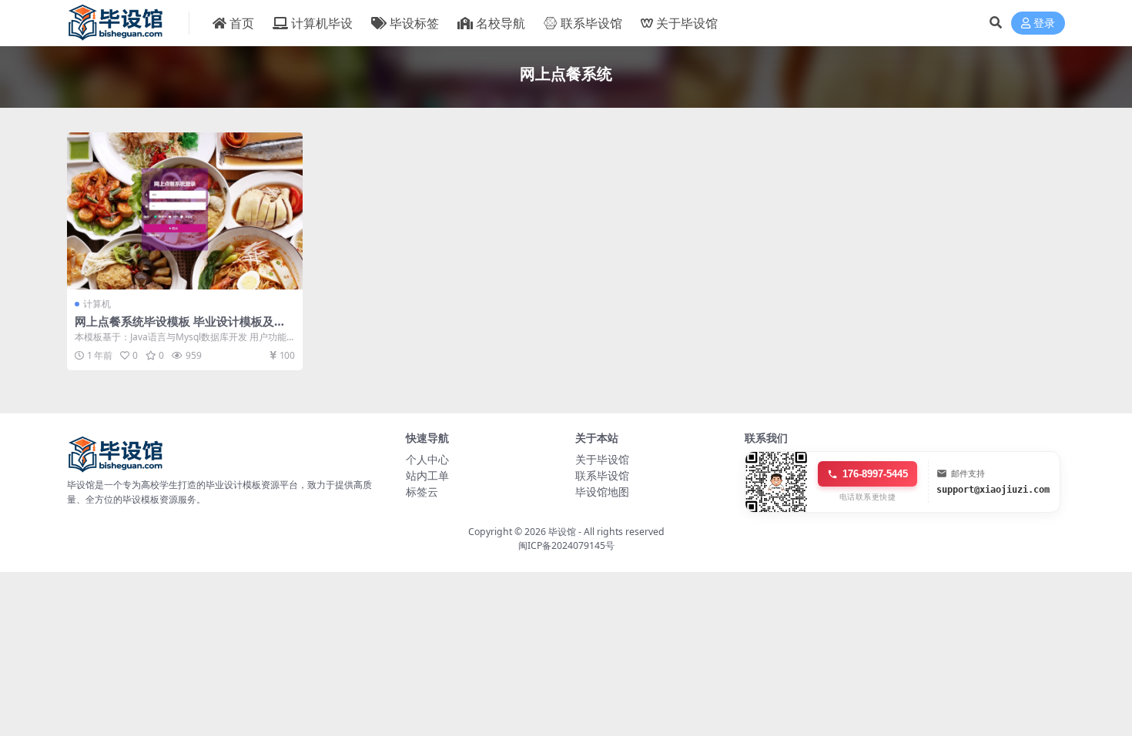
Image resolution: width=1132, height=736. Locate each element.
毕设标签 (414, 23)
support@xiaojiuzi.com (993, 489)
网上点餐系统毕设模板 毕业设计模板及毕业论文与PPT (180, 328)
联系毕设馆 (591, 23)
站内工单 (427, 475)
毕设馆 (562, 531)
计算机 (97, 303)
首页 (241, 23)
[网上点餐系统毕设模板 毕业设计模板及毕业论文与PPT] (185, 210)
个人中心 (427, 459)
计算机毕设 (322, 23)
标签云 (422, 491)
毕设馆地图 (602, 491)
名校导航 (500, 23)
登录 (1044, 23)
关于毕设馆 (687, 23)
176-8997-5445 (875, 474)
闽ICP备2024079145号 (566, 545)
